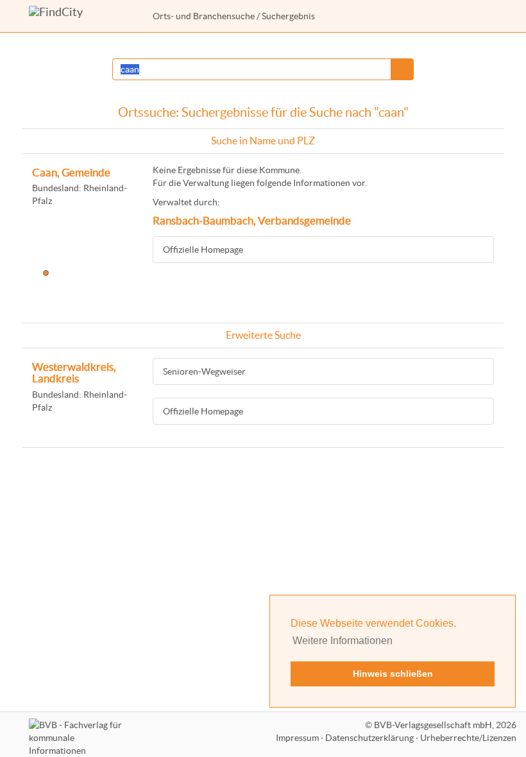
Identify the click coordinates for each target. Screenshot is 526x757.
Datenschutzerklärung (369, 738)
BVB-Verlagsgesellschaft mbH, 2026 (445, 725)
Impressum (297, 738)
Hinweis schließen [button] (393, 673)
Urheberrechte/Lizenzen (468, 738)
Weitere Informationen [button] (343, 640)
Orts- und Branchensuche (204, 16)
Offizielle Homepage (203, 249)
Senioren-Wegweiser (204, 371)
